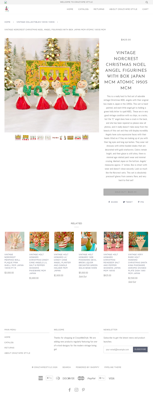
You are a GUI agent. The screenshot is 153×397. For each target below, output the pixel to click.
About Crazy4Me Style (123, 9)
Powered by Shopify (87, 367)
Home (70, 9)
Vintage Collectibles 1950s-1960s (36, 22)
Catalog (83, 9)
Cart (145, 9)
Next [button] (93, 85)
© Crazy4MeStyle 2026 (44, 367)
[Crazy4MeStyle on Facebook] (70, 391)
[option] (51, 85)
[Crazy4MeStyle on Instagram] (77, 391)
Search (66, 367)
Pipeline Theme (112, 367)
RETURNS (99, 9)
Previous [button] (9, 85)
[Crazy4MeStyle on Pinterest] (83, 391)
